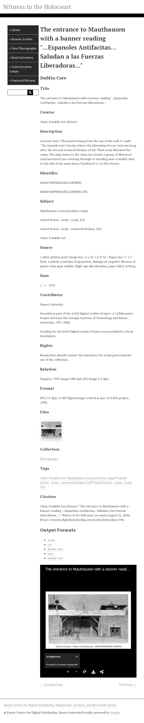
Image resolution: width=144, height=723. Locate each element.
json (50, 553)
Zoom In (68, 672)
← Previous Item (51, 684)
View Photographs (23, 48)
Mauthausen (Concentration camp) (91, 478)
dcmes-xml (55, 549)
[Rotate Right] (59, 575)
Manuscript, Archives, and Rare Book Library (86, 705)
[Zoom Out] (52, 575)
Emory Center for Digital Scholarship (29, 705)
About (15, 30)
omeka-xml (55, 558)
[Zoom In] (46, 575)
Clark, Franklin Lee (53, 478)
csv (50, 544)
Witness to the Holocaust (37, 7)
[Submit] (30, 92)
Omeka (114, 712)
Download (93, 672)
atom (51, 540)
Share (102, 672)
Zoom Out (76, 672)
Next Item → (127, 684)
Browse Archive (21, 39)
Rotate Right (85, 672)
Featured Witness (23, 80)
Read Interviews (22, 57)
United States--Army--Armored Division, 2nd (83, 480)
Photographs (49, 459)
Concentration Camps (20, 69)
